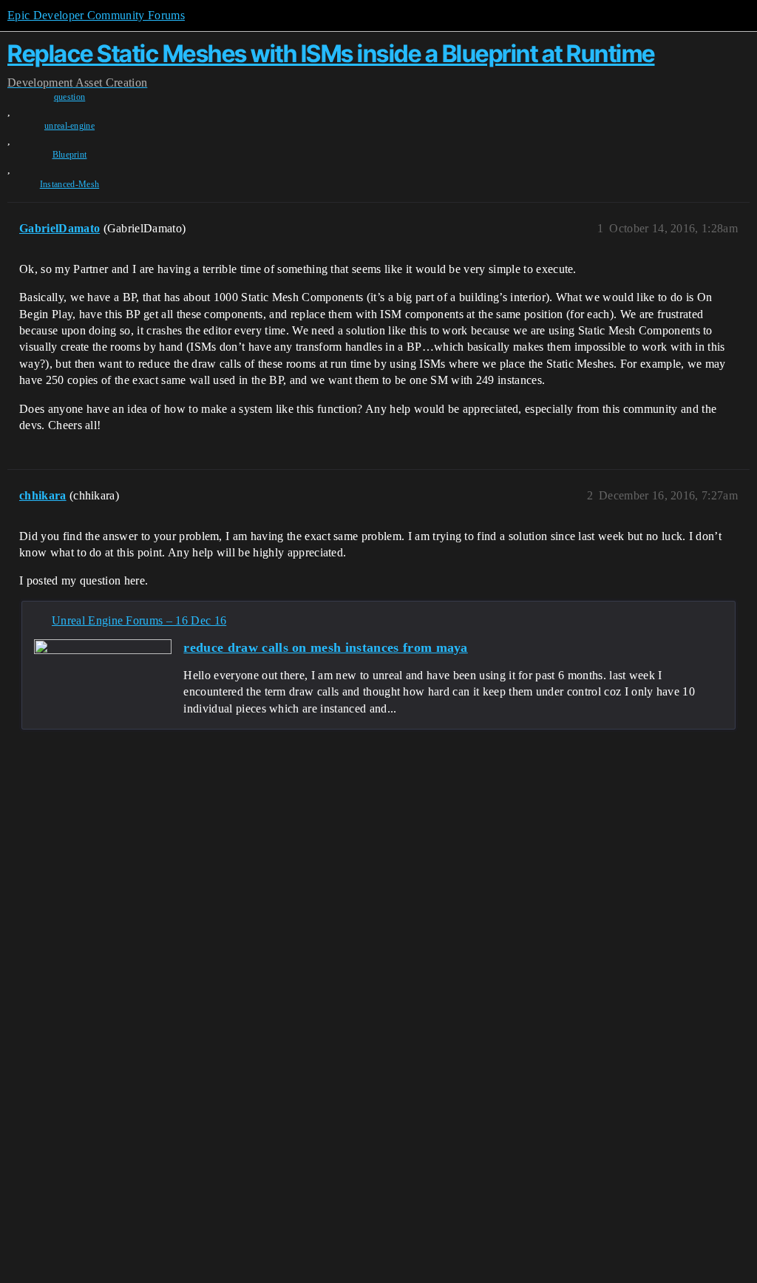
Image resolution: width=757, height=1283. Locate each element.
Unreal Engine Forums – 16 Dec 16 (139, 620)
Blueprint (69, 154)
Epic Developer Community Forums (96, 15)
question (70, 97)
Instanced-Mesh (69, 184)
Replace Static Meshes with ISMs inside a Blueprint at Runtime (331, 53)
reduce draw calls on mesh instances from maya (325, 647)
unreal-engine (69, 126)
